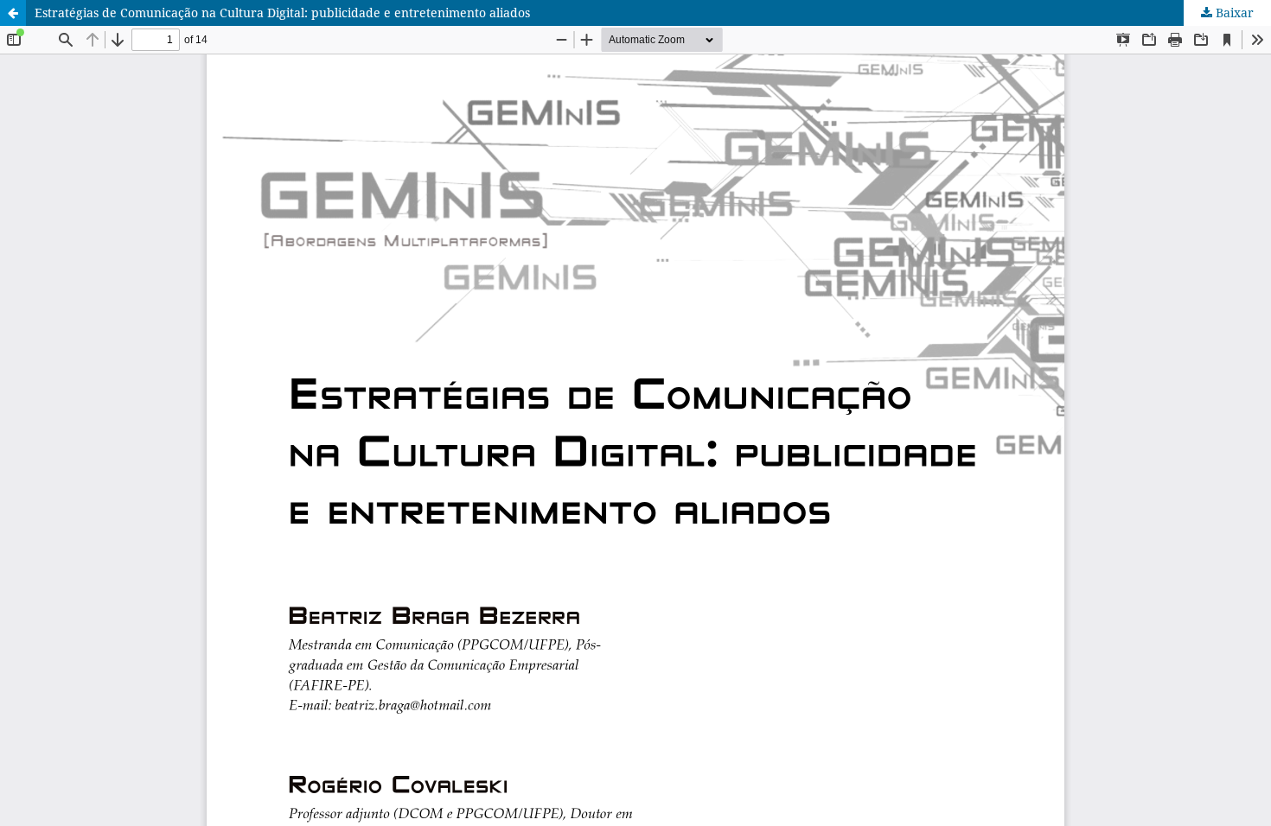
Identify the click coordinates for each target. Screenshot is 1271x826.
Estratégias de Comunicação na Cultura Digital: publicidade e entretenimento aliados (282, 12)
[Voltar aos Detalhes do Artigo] (13, 13)
